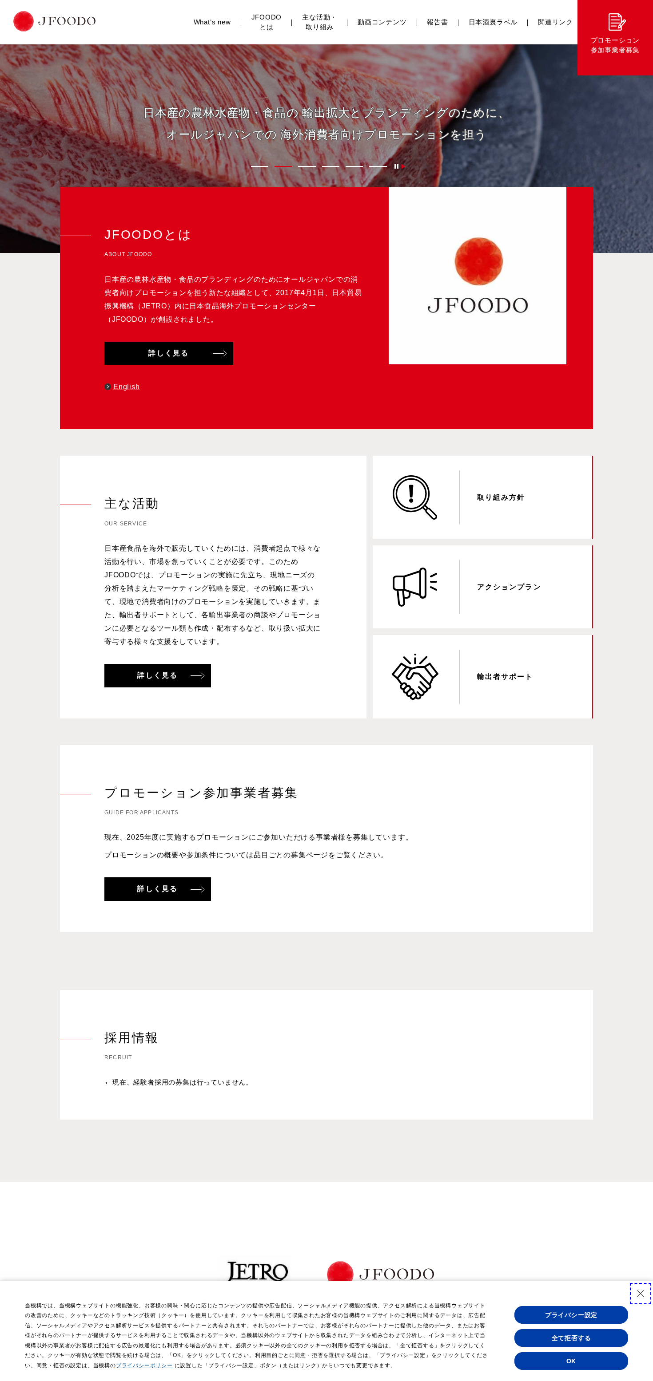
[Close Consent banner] (640, 1293)
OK (571, 1361)
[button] (259, 166)
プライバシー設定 (571, 1314)
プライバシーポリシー (144, 1365)
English (126, 387)
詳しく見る (168, 353)
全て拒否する (571, 1338)
